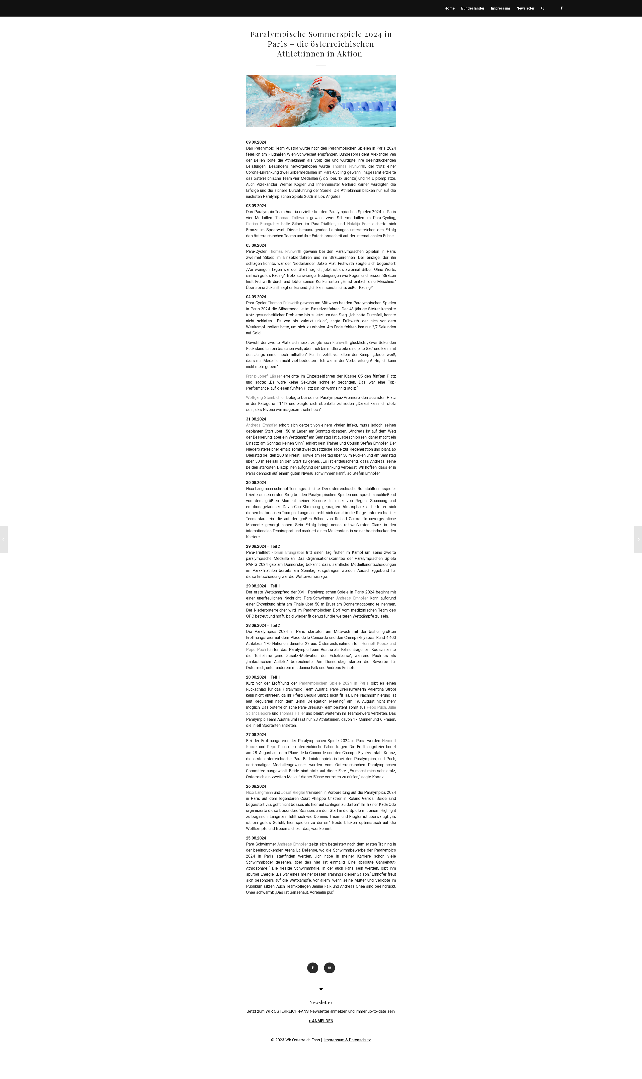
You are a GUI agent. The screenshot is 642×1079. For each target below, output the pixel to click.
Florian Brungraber (263, 223)
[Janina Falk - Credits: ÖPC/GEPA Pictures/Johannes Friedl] (321, 101)
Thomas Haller (292, 713)
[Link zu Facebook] (561, 8)
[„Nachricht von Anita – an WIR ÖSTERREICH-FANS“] (638, 539)
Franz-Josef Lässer (264, 376)
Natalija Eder (359, 223)
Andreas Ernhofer (261, 425)
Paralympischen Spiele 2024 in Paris (334, 683)
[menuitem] (449, 8)
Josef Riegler (293, 792)
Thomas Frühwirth (349, 166)
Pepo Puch (376, 707)
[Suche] (542, 8)
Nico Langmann (259, 792)
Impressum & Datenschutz (347, 1040)
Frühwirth (340, 342)
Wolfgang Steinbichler (266, 397)
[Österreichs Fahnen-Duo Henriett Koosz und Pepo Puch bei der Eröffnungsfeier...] (4, 539)
